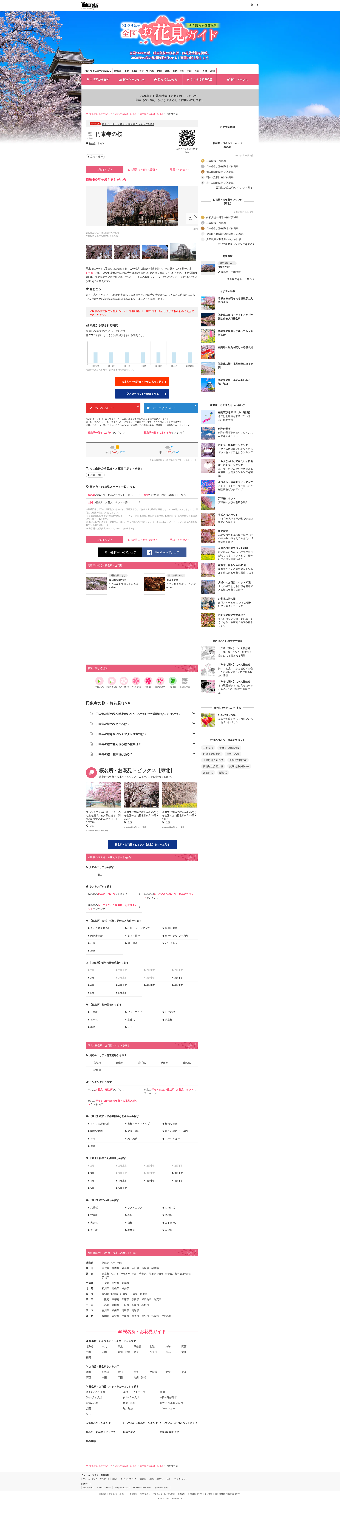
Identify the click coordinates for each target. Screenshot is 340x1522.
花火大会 (142, 1479)
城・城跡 (132, 943)
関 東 (89, 1273)
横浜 (134, 1273)
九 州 (89, 1315)
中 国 (89, 1304)
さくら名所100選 (201, 79)
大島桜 (168, 1019)
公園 (92, 943)
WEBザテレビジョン (122, 1487)
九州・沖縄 (209, 70)
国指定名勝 (96, 935)
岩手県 (142, 1062)
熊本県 (135, 1315)
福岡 (88, 1357)
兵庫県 (125, 1299)
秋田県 (164, 1062)
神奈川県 (125, 1273)
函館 (119, 1262)
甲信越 (150, 70)
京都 (182, 70)
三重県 (134, 1293)
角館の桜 (208, 772)
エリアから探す (99, 79)
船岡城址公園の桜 (239, 766)
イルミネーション (180, 1479)
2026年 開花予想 (169, 1432)
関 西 (89, 1299)
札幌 (113, 1262)
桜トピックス (239, 80)
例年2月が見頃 (94, 1397)
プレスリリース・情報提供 (164, 1494)
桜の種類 (91, 1441)
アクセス (178, 169)
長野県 (115, 1282)
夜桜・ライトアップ (139, 928)
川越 (160, 1273)
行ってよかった (168, 79)
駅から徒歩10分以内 (176, 935)
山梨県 (105, 1282)
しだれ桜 (91, 272)
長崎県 (125, 1315)
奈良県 (135, 1299)
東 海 (89, 1293)
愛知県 (105, 1293)
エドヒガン (134, 1027)
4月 (92, 985)
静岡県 (144, 1293)
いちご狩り (104, 1479)
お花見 (114, 1479)
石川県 (105, 1288)
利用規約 (102, 1494)
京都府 (115, 1299)
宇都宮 (187, 1273)
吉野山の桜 (233, 754)
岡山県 (115, 1304)
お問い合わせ (145, 1494)
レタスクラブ (88, 1487)
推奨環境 (133, 1494)
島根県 (145, 1304)
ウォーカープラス (90, 1479)
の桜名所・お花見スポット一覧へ (110, 494)
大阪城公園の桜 (238, 760)
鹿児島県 (166, 1315)
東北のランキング (106, 1089)
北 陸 (89, 1288)
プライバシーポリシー (118, 1494)
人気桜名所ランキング (98, 1423)
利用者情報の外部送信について (227, 1494)
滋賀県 (157, 1299)
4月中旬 (150, 985)
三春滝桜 (208, 747)
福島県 (92, 143)
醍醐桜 (223, 772)
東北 (126, 70)
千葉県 (142, 1273)
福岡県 (105, 1315)
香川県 (105, 1310)
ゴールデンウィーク (128, 1479)
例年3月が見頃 (131, 1397)
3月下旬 (178, 977)
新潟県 (125, 1282)
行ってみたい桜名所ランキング (140, 1423)
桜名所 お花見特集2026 (98, 70)
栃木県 (179, 1273)
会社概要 (208, 1494)
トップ (104, 169)
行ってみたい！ (117, 407)
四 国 (89, 1310)
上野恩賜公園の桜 (213, 760)
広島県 (105, 1304)
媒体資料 (181, 1494)
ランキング (106, 432)
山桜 (92, 1027)
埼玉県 (152, 1273)
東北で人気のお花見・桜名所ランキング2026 (128, 124)
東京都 (105, 1273)
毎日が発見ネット (162, 1487)
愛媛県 (115, 1310)
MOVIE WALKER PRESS (142, 1487)
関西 (175, 70)
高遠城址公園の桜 (213, 766)
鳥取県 (135, 1304)
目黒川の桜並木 (211, 754)
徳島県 (125, 1310)
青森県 (119, 1062)
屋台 (92, 950)
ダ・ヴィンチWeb (104, 1487)
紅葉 (168, 1479)
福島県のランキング (108, 894)
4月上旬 (122, 985)
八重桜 (94, 1012)
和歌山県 (146, 1299)
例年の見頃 (141, 169)
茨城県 (105, 1277)
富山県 (115, 1288)
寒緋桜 (131, 1019)
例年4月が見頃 (168, 1397)
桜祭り (164, 1392)
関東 (134, 70)
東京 (141, 70)
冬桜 (130, 1215)
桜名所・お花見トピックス (101, 1432)
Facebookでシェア (167, 552)
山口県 (125, 1304)
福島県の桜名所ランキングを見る (234, 187)
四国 (197, 70)
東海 (167, 70)
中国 (189, 70)
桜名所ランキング (134, 80)
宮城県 (97, 1062)
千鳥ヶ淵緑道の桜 (229, 747)
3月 (92, 977)
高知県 (135, 1310)
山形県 (187, 1062)
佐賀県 (115, 1315)
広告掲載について (195, 1494)
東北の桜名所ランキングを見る (235, 244)
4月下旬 (178, 985)
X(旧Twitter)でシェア (123, 552)
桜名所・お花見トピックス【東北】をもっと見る (142, 844)
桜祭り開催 (171, 928)
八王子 (114, 1273)
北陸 (159, 70)
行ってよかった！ (174, 407)
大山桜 (94, 1230)
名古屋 (114, 1293)
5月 (92, 992)
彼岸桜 (94, 1019)
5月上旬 (122, 992)
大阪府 (105, 1299)
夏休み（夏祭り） (156, 1479)
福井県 (125, 1288)
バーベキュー (172, 943)
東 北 (89, 1268)
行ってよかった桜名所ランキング (178, 1423)
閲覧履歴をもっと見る (240, 279)
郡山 (99, 874)
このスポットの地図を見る (144, 394)
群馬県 (169, 1273)
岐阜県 (124, 1293)
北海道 (117, 70)
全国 (88, 1372)
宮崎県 (155, 1315)
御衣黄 (131, 1230)
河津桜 (168, 1230)
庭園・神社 (96, 156)
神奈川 (153, 1352)
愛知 (184, 1352)
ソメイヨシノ (135, 1012)
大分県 (145, 1315)
